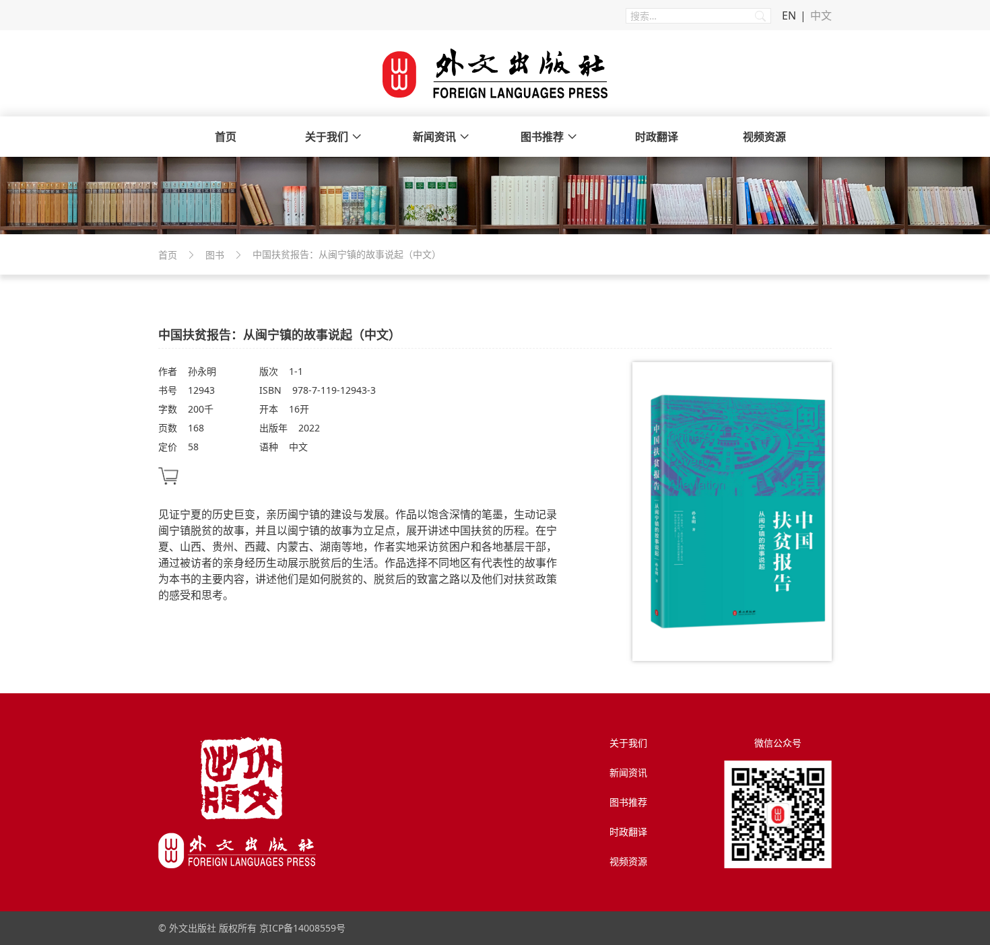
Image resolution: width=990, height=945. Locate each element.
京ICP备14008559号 (302, 927)
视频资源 (764, 136)
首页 (225, 136)
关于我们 (326, 136)
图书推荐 (542, 136)
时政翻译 (656, 136)
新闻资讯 (434, 136)
